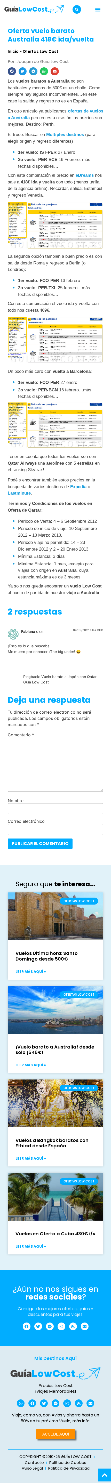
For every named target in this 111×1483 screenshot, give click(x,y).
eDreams (85, 175)
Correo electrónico (26, 821)
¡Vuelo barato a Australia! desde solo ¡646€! (54, 1050)
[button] (77, 9)
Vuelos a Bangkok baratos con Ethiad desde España (52, 1143)
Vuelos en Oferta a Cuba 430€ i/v (55, 1233)
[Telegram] (50, 1326)
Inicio (13, 51)
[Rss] (73, 1326)
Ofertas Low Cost (40, 51)
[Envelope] (85, 1326)
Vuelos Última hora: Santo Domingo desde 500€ (46, 956)
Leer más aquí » (30, 971)
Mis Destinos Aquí (55, 1358)
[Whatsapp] (21, 1403)
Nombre (15, 801)
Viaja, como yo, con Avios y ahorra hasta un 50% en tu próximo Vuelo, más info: (55, 1418)
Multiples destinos (65, 134)
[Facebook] (26, 1326)
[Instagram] (61, 1326)
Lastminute (19, 493)
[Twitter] (38, 1326)
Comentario (21, 735)
